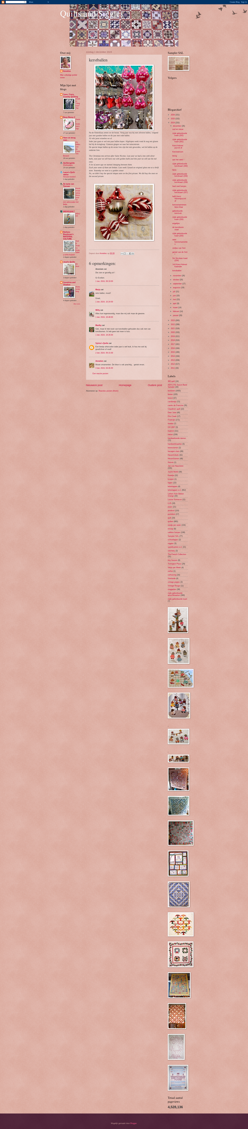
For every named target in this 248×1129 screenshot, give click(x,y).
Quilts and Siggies (91, 13)
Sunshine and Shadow (69, 283)
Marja (97, 289)
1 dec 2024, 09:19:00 (104, 281)
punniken (171, 514)
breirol (170, 398)
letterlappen (172, 486)
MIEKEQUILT (69, 211)
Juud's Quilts (69, 262)
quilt (169, 518)
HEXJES (78, 215)
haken (170, 434)
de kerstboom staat (178, 228)
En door (77, 265)
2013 (173, 360)
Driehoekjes (68, 165)
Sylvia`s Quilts (101, 343)
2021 (173, 328)
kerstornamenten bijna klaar (179, 206)
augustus (177, 287)
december (177, 126)
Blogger (133, 1123)
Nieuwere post (94, 385)
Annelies (67, 71)
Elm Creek (172, 416)
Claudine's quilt (174, 409)
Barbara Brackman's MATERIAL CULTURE (68, 235)
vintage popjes (174, 582)
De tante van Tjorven (68, 185)
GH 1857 (171, 427)
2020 (173, 332)
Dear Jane (172, 412)
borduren (171, 391)
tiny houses (172, 560)
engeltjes (176, 223)
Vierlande (172, 578)
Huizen (171, 462)
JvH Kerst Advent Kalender (179, 265)
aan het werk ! (178, 160)
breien (170, 394)
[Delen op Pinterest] (132, 253)
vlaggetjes (172, 589)
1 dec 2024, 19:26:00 (104, 335)
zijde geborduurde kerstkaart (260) (180, 165)
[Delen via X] (127, 253)
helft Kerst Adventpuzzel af (179, 198)
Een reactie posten (100, 373)
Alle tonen (76, 304)
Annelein (99, 361)
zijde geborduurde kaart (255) (179, 234)
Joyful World (173, 472)
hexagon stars (174, 451)
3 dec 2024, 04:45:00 (104, 368)
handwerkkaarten (175, 444)
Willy (97, 310)
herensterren (173, 448)
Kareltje (171, 475)
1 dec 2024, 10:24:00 (104, 302)
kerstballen (176, 271)
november (177, 276)
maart (175, 307)
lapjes (170, 483)
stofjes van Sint (178, 248)
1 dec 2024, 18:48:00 (104, 317)
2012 (173, 364)
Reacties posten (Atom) (108, 391)
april (175, 303)
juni (174, 295)
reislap (170, 529)
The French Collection (177, 554)
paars (170, 507)
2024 (173, 123)
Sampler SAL (173, 536)
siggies (171, 543)
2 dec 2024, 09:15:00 (104, 353)
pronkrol (171, 510)
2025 (173, 119)
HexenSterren (173, 459)
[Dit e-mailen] (122, 253)
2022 (173, 324)
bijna (174, 170)
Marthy (98, 325)
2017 (173, 344)
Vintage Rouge (174, 586)
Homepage (125, 385)
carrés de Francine (175, 405)
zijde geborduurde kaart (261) (179, 140)
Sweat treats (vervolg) (78, 124)
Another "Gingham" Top (78, 103)
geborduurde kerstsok (177, 212)
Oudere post (155, 385)
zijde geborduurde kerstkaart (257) (180, 191)
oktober (176, 280)
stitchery (171, 551)
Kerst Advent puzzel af (177, 147)
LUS (169, 503)
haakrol (171, 431)
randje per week (174, 525)
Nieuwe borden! (69, 177)
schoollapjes (173, 540)
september (177, 284)
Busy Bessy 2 (69, 117)
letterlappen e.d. (174, 490)
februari (176, 311)
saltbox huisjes (174, 532)
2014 (173, 356)
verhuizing (172, 575)
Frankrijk (171, 420)
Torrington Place (174, 564)
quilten (170, 521)
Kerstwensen (177, 152)
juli (174, 291)
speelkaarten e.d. (175, 547)
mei (175, 299)
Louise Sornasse (175, 499)
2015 (173, 352)
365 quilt (171, 381)
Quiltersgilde (69, 163)
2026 (173, 115)
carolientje (172, 402)
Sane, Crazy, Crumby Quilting (70, 95)
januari (176, 315)
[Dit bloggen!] (124, 253)
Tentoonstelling (78, 289)
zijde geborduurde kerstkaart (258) (180, 181)
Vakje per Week (174, 567)
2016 (173, 348)
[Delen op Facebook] (130, 253)
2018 (173, 340)
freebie (170, 423)
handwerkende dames (177, 438)
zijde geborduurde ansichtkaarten (175, 594)
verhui (170, 571)
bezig (174, 156)
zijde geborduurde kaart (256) (179, 218)
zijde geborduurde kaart (177, 599)
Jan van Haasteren (175, 466)
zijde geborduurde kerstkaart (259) (180, 175)
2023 (173, 320)
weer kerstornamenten (179, 242)
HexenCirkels (173, 455)
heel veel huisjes (179, 186)
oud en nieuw (177, 129)
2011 (173, 368)
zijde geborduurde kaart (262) (179, 134)
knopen (171, 479)
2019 (173, 336)
